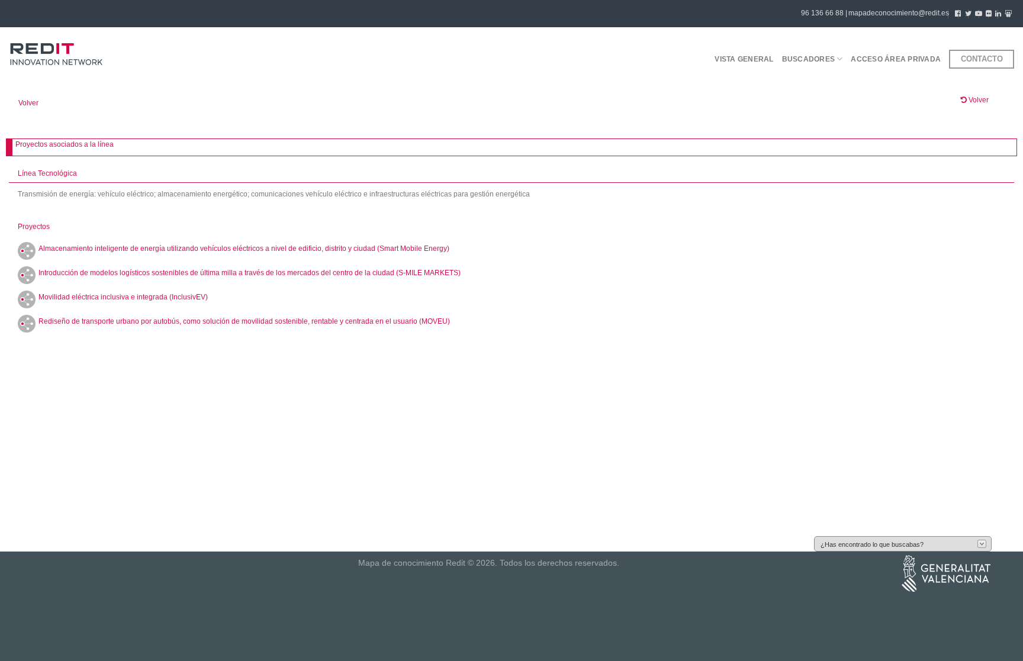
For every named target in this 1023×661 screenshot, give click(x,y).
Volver (28, 103)
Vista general (744, 59)
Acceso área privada (896, 59)
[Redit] (56, 54)
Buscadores (808, 59)
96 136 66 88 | (824, 13)
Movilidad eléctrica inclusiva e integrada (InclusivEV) (123, 297)
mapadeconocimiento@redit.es (898, 13)
